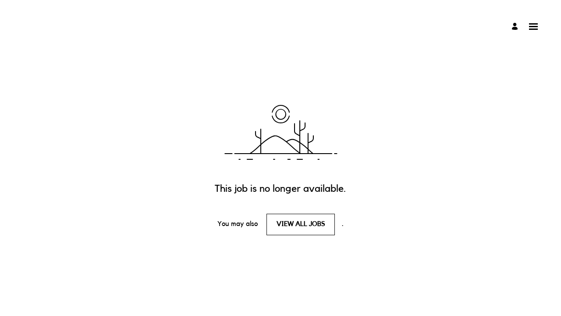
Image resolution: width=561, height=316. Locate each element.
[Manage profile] (516, 26)
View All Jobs (301, 224)
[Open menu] (533, 26)
